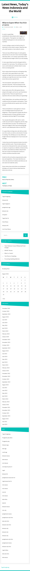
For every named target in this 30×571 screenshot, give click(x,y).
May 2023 (4, 359)
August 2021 (5, 418)
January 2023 (5, 370)
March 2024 (5, 331)
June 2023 (4, 356)
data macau (5, 557)
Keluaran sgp (5, 445)
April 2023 (4, 362)
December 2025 (6, 308)
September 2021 (6, 416)
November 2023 (6, 342)
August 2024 (5, 317)
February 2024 (5, 333)
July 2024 (4, 319)
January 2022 (5, 404)
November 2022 (6, 376)
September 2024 (6, 314)
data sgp (4, 448)
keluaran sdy (5, 211)
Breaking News (6, 268)
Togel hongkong (5, 567)
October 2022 (5, 379)
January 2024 (5, 336)
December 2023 (6, 339)
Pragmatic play (6, 441)
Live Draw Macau (6, 229)
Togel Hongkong (6, 196)
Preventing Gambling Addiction (12, 259)
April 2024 (4, 328)
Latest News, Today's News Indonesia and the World (15, 8)
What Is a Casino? (8, 253)
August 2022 (5, 384)
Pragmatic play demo (7, 437)
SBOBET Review (8, 250)
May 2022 (4, 393)
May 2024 (4, 325)
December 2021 (6, 407)
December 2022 (6, 373)
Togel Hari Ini (5, 218)
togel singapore (6, 203)
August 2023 (5, 350)
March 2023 (5, 365)
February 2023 (5, 367)
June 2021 (4, 424)
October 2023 (5, 345)
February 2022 (5, 401)
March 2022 (5, 399)
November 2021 (6, 410)
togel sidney (5, 550)
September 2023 (6, 348)
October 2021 (5, 413)
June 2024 (4, 322)
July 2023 (4, 353)
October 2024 (5, 311)
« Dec (3, 298)
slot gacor (4, 214)
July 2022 (4, 387)
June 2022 (4, 390)
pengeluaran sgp (6, 207)
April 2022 (4, 396)
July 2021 (4, 421)
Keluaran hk (5, 200)
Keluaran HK (5, 225)
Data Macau (5, 222)
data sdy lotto (5, 553)
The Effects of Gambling (10, 256)
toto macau (5, 488)
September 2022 (6, 382)
